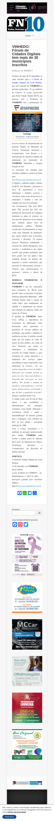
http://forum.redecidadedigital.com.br (26, 179)
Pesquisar (16, 509)
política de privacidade (17, 812)
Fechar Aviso (9, 817)
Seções (28, 36)
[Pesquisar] (39, 512)
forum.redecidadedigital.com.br (29, 486)
